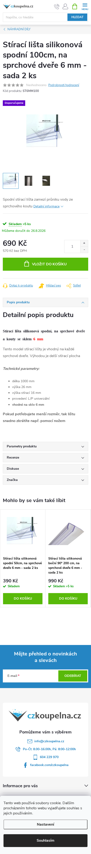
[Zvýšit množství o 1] (84, 243)
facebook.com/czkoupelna (49, 765)
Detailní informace (46, 206)
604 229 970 (49, 757)
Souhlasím (45, 840)
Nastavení (45, 824)
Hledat (77, 17)
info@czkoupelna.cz (49, 741)
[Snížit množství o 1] (84, 249)
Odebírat (72, 676)
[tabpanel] (23, 558)
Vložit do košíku (49, 264)
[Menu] (85, 6)
